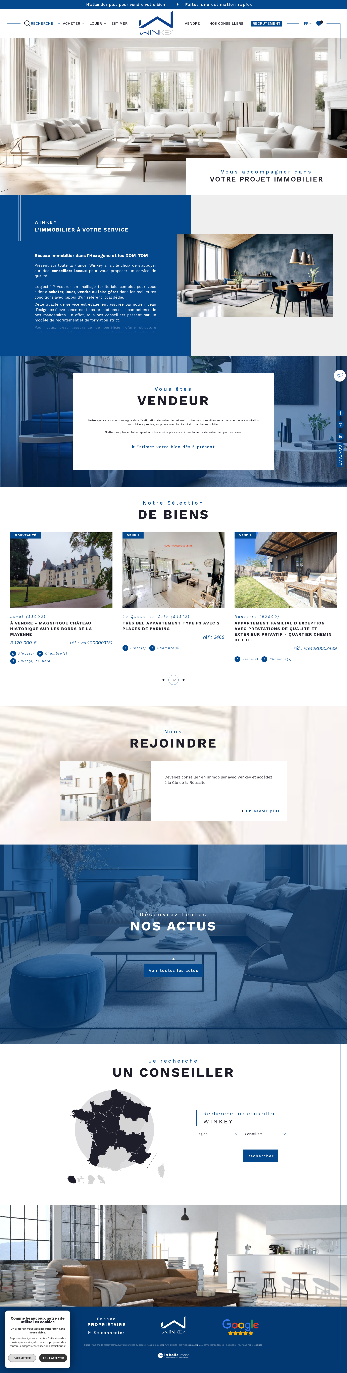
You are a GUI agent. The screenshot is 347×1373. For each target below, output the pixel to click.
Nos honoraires (155, 1339)
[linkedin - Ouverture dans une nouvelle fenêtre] (340, 437)
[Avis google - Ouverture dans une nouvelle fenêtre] (240, 1322)
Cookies (258, 1339)
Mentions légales (188, 1339)
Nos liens (231, 1339)
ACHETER (71, 23)
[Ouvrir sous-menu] (83, 23)
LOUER (96, 23)
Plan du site (171, 1339)
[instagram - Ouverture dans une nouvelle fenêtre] (340, 425)
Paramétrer (22, 1358)
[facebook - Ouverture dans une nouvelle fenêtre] (340, 414)
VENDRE (192, 23)
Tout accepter (53, 1358)
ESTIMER (119, 23)
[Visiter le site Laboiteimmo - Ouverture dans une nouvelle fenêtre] (173, 1355)
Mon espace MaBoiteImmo (211, 1339)
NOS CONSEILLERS (226, 23)
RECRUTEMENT (267, 23)
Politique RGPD (245, 1339)
